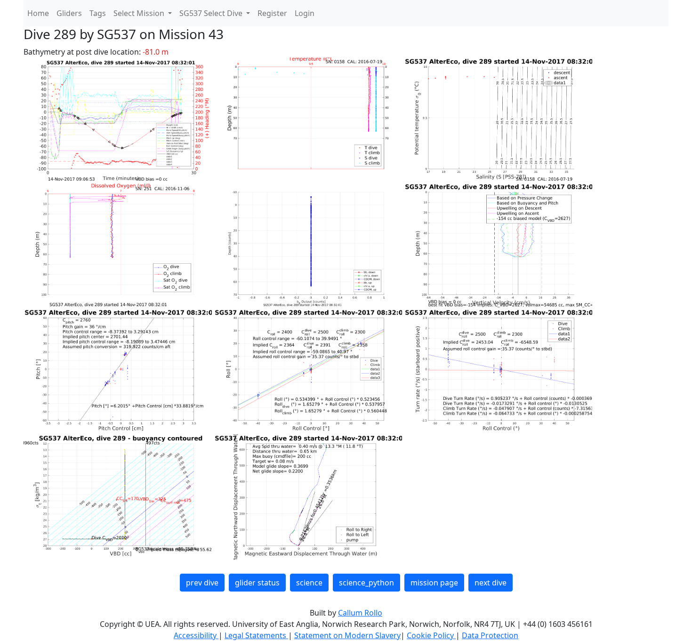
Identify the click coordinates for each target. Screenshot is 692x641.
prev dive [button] (202, 582)
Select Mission (139, 13)
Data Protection (490, 635)
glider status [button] (257, 582)
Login (304, 13)
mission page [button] (434, 582)
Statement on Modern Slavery (347, 635)
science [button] (309, 582)
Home (38, 13)
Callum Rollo (360, 613)
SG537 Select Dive (211, 13)
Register (272, 13)
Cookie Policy (431, 635)
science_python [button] (366, 582)
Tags (97, 13)
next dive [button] (491, 582)
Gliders (69, 13)
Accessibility (196, 635)
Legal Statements (256, 635)
